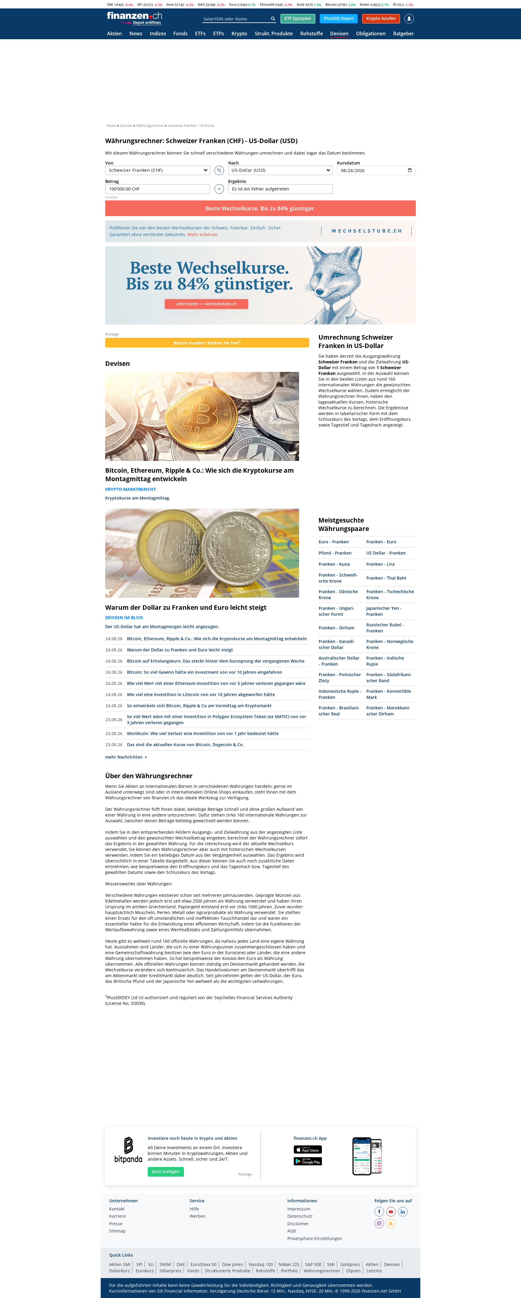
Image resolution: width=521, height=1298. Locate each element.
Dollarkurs (119, 1271)
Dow (170, 4)
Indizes (158, 34)
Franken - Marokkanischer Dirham (388, 711)
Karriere (117, 1216)
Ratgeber (403, 34)
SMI (110, 4)
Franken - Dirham (336, 628)
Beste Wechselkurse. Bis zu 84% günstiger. (261, 208)
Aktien (114, 34)
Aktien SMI (120, 1264)
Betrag (112, 181)
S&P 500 (313, 1264)
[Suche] (273, 18)
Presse (115, 1224)
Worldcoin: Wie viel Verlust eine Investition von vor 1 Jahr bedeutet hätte (203, 733)
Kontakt (117, 1209)
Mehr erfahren (202, 234)
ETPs (218, 34)
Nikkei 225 (289, 1264)
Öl (394, 4)
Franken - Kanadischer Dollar (337, 644)
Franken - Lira (380, 564)
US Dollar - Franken (386, 553)
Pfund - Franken (335, 553)
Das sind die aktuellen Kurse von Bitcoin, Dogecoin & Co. (185, 744)
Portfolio (289, 1271)
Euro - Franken (334, 542)
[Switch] (219, 170)
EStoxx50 (267, 4)
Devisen (339, 34)
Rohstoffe (311, 34)
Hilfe (194, 1209)
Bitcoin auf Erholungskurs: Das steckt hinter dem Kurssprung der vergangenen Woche (216, 661)
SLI (151, 1264)
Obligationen (371, 34)
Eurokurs (145, 1271)
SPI (139, 4)
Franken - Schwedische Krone (338, 578)
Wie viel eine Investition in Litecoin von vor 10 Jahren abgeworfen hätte (201, 694)
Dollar (365, 4)
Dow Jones (232, 1264)
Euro (233, 4)
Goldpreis (350, 1264)
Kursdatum (348, 163)
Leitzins (374, 1271)
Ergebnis (237, 181)
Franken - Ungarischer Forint (336, 611)
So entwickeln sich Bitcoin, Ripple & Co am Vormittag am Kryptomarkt (199, 705)
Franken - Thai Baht (386, 578)
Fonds (180, 34)
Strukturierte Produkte (227, 1271)
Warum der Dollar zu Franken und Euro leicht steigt (186, 607)
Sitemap (117, 1231)
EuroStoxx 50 (203, 1264)
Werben (198, 1216)
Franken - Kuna (334, 564)
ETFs (200, 34)
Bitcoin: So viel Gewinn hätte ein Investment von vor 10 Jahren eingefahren (204, 672)
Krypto (239, 34)
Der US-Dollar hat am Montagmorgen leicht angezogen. (162, 626)
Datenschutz (300, 1216)
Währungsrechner (322, 1271)
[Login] (409, 19)
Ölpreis (353, 1271)
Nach (233, 163)
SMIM (165, 1264)
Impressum (298, 1209)
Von (109, 163)
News (135, 34)
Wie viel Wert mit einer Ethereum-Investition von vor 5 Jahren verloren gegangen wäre (216, 683)
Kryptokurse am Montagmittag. (137, 498)
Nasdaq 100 (261, 1264)
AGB (291, 1231)
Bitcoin (331, 4)
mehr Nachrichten (124, 757)
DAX (201, 4)
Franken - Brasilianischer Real (339, 711)
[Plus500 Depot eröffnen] (141, 22)
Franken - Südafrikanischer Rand (389, 677)
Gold (300, 4)
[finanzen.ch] (134, 15)
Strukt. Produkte (274, 34)
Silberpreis (170, 1271)
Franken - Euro (381, 542)
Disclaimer (298, 1224)
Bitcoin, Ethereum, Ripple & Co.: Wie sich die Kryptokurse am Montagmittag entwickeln (199, 474)
